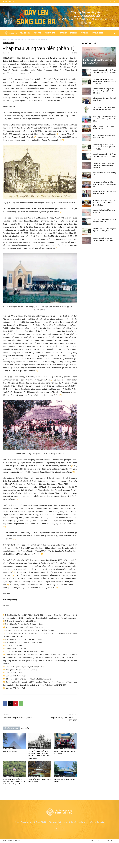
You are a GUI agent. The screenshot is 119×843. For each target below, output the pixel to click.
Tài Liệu (73, 33)
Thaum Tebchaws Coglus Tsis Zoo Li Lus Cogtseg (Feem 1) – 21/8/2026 (103, 166)
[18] (7, 584)
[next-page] (7, 788)
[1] (57, 134)
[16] (13, 572)
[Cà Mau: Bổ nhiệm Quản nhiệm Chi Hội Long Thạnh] (86, 193)
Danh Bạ (63, 33)
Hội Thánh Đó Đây (17, 39)
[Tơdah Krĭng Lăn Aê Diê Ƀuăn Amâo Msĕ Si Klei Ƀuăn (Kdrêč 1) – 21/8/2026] (86, 147)
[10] (73, 472)
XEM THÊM (25, 728)
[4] (61, 212)
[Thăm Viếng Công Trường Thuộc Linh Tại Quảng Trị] (39, 769)
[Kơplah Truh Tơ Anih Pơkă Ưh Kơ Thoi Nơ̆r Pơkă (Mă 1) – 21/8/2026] (86, 156)
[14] (14, 539)
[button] (113, 33)
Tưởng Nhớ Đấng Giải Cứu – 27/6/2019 (17, 718)
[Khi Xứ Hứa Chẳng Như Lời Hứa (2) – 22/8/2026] (99, 57)
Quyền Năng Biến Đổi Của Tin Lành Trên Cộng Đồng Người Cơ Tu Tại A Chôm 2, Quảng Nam (14, 781)
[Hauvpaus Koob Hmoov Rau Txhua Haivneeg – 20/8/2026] (86, 240)
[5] (4, 630)
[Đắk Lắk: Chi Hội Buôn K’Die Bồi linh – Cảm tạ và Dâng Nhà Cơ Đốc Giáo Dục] (86, 203)
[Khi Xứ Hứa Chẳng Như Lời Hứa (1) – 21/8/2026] (86, 137)
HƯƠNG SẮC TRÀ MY (10, 751)
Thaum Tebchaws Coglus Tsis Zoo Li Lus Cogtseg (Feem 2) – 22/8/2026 (103, 91)
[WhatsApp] (21, 703)
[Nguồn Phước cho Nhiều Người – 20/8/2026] (86, 212)
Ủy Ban (84, 33)
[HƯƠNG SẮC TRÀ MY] (14, 741)
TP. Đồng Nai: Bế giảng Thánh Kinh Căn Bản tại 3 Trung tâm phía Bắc (104, 184)
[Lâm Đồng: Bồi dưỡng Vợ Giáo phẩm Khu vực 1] (86, 128)
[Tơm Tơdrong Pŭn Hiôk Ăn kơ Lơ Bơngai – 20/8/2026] (86, 221)
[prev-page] (4, 788)
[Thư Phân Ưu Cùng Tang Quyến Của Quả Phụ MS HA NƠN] (86, 109)
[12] (68, 511)
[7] (52, 380)
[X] (10, 703)
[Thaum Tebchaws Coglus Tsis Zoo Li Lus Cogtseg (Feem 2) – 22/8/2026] (86, 91)
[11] (17, 499)
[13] (4, 527)
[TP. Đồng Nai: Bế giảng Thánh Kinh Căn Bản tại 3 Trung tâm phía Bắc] (86, 184)
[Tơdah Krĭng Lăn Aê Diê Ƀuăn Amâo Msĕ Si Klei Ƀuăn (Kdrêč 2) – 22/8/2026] (86, 81)
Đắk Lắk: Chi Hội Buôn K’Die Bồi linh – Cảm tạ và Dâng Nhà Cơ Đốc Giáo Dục (104, 203)
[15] (41, 554)
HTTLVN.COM (97, 33)
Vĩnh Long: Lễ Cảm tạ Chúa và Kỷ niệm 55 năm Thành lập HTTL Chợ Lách (104, 119)
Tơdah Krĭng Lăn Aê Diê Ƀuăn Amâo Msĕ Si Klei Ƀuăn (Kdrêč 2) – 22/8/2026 (104, 81)
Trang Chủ (25, 33)
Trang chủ (6, 39)
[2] (35, 137)
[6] (4, 633)
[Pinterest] (15, 703)
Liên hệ (109, 841)
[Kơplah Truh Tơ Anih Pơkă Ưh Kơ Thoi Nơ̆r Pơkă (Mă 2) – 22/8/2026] (86, 72)
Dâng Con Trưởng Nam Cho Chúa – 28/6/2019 (63, 719)
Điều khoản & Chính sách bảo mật (94, 841)
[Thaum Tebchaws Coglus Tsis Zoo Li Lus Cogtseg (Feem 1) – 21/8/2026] (86, 165)
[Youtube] (114, 1)
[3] (62, 140)
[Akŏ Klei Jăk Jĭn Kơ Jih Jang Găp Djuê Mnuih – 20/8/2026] (86, 231)
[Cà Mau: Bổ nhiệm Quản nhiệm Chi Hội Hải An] (86, 100)
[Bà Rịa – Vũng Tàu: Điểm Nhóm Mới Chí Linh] (65, 741)
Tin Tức (37, 33)
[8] (60, 395)
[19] (56, 587)
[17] (13, 575)
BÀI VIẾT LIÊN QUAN (11, 728)
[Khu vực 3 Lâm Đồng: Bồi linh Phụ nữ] (86, 175)
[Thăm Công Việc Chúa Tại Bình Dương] (65, 769)
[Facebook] (111, 1)
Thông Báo (50, 33)
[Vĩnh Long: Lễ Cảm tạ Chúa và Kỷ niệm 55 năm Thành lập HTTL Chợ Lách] (86, 119)
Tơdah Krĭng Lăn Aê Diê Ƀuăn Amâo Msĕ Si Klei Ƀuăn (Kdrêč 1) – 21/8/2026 (104, 147)
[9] (72, 466)
